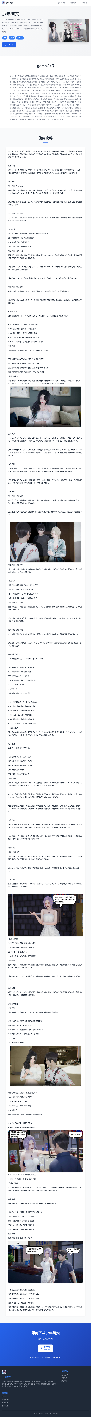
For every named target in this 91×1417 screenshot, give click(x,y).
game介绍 (61, 3)
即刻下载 (84, 3)
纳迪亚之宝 (5, 1400)
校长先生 (5, 1406)
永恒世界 (5, 1403)
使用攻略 (73, 3)
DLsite (4, 1397)
